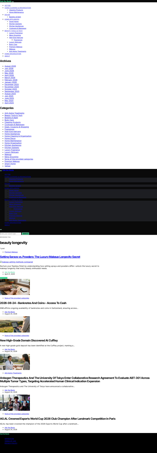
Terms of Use (10, 441)
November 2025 (12, 87)
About (7, 56)
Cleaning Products (16, 10)
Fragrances (18, 40)
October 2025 (11, 89)
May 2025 (9, 100)
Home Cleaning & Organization (18, 8)
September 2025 (12, 91)
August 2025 (10, 94)
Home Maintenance (16, 12)
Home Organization (13, 54)
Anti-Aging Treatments (17, 51)
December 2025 (12, 84)
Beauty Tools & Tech (14, 31)
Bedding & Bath (15, 17)
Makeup (12, 49)
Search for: (4, 231)
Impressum (9, 439)
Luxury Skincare (15, 42)
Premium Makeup (15, 47)
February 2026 (11, 80)
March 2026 (10, 77)
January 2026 (11, 82)
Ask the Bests (5, 1)
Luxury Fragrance (16, 33)
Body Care (13, 44)
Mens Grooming (15, 35)
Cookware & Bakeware (17, 28)
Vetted (8, 5)
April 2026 (9, 75)
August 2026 (10, 66)
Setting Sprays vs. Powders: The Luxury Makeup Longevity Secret (40, 256)
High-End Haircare (16, 37)
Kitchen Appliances (16, 26)
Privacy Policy (11, 443)
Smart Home (14, 21)
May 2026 (9, 73)
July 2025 (9, 96)
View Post (3, 278)
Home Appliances (12, 19)
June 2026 (9, 71)
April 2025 (9, 103)
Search (25, 234)
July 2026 (9, 68)
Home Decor (10, 138)
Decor (7, 15)
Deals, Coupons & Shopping (17, 127)
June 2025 (9, 98)
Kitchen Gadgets (15, 24)
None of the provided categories (19, 159)
